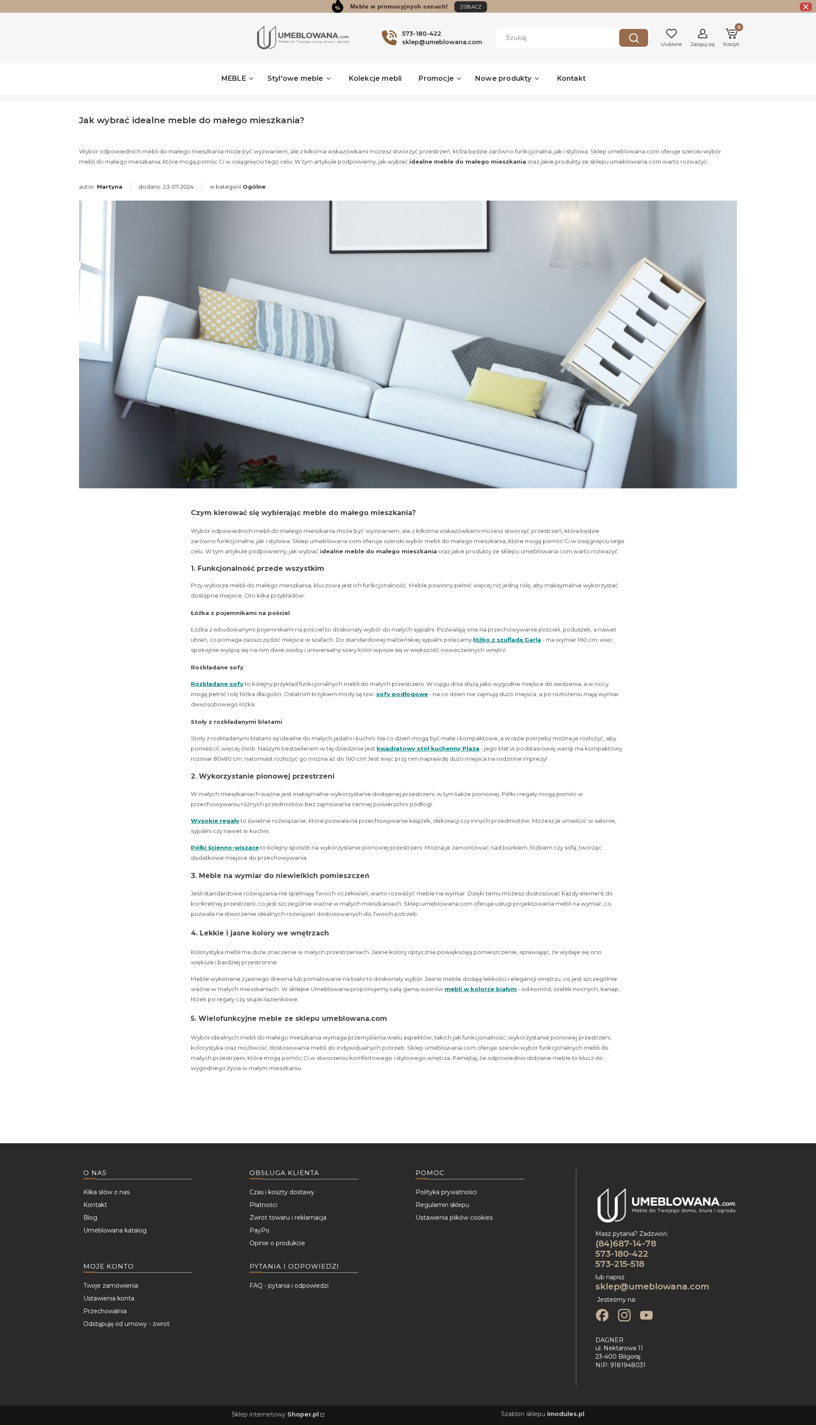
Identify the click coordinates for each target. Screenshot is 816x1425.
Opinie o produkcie (277, 1243)
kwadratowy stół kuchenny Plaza (428, 748)
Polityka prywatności (446, 1192)
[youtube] (646, 1316)
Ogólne (254, 186)
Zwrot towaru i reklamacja (287, 1217)
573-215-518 (619, 1264)
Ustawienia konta (108, 1298)
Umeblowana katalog (115, 1230)
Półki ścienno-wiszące (225, 847)
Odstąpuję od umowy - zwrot (126, 1324)
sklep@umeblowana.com (652, 1286)
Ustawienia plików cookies (454, 1217)
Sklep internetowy (275, 1414)
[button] (633, 38)
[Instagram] (624, 1316)
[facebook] (602, 1316)
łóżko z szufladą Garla (507, 639)
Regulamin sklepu (442, 1205)
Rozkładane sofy (217, 683)
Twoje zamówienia (110, 1285)
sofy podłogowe (402, 694)
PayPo (259, 1230)
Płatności (263, 1205)
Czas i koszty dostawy (281, 1192)
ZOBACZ (471, 7)
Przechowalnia (105, 1311)
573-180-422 (621, 1254)
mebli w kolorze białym (481, 989)
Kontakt (95, 1205)
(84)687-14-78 (625, 1243)
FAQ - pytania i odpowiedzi (289, 1285)
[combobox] (551, 38)
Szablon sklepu (542, 1414)
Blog (90, 1217)
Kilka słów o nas (106, 1192)
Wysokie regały (215, 820)
